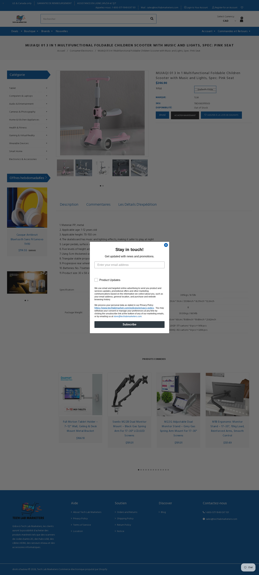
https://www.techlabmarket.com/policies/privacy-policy (124, 307)
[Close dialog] (166, 245)
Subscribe (129, 324)
